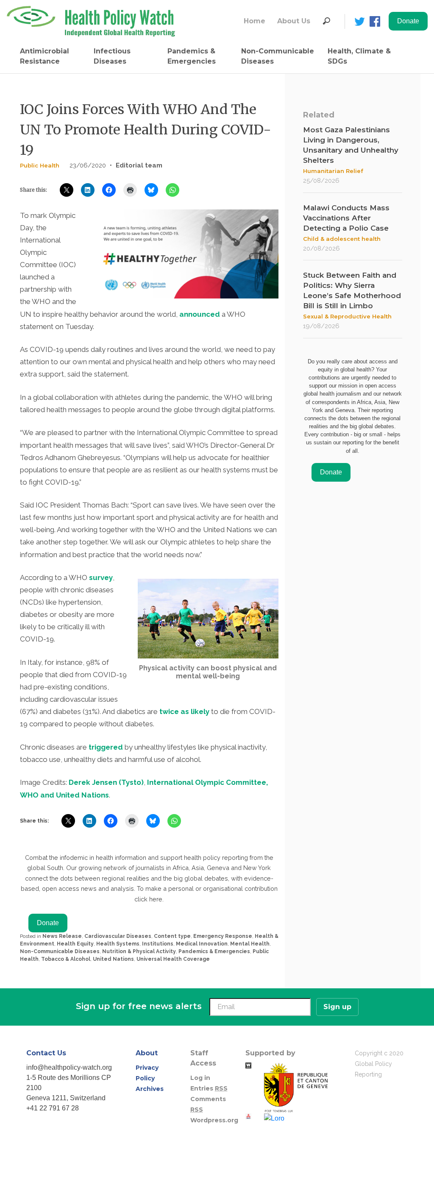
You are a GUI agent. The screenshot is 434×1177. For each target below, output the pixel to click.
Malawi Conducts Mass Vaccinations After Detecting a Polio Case (346, 218)
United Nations (113, 959)
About (147, 1053)
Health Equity (75, 944)
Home (254, 21)
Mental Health (250, 944)
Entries (209, 1088)
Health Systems (117, 944)
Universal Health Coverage (173, 959)
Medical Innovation (202, 944)
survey (101, 577)
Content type (172, 936)
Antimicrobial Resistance (44, 56)
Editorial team (139, 165)
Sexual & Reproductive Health (347, 316)
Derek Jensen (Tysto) (106, 782)
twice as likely (184, 711)
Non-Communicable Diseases (277, 56)
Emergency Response (222, 936)
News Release (62, 936)
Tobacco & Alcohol (65, 959)
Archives (150, 1089)
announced (199, 314)
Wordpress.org (214, 1120)
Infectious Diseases (112, 56)
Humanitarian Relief (333, 170)
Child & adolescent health (342, 238)
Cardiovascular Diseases (117, 936)
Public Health (39, 165)
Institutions (157, 944)
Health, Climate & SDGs (359, 56)
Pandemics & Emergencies (191, 56)
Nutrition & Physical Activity (139, 951)
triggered (107, 747)
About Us (293, 21)
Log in (200, 1078)
